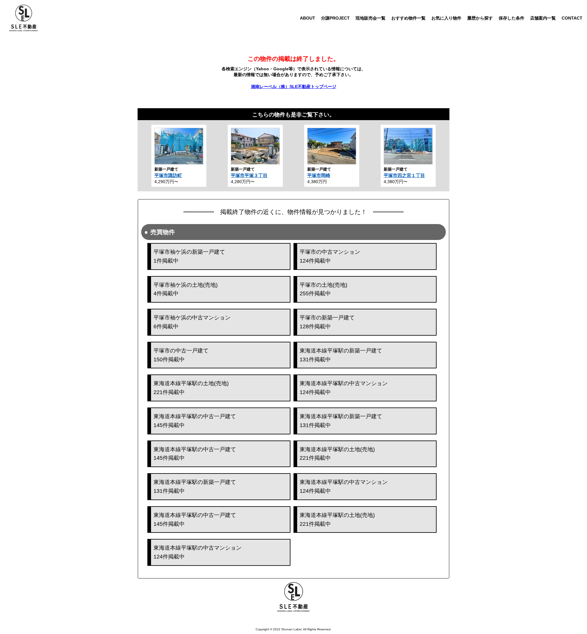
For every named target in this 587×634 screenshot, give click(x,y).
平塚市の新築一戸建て (327, 322)
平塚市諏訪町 (168, 175)
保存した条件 (511, 18)
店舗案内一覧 (543, 18)
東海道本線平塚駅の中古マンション (344, 387)
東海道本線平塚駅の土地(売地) (191, 387)
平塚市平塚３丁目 (249, 175)
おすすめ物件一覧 (408, 18)
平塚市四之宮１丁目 (404, 175)
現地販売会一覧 (371, 18)
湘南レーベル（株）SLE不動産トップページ (293, 86)
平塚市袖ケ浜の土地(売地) (185, 289)
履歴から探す (480, 18)
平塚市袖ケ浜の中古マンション (192, 322)
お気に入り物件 (446, 18)
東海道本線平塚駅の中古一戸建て (194, 420)
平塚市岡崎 (318, 175)
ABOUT (307, 18)
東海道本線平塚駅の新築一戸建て (341, 355)
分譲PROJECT (335, 18)
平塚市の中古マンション (330, 256)
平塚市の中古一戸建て (181, 355)
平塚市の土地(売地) (323, 289)
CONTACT (572, 18)
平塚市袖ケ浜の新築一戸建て (189, 256)
